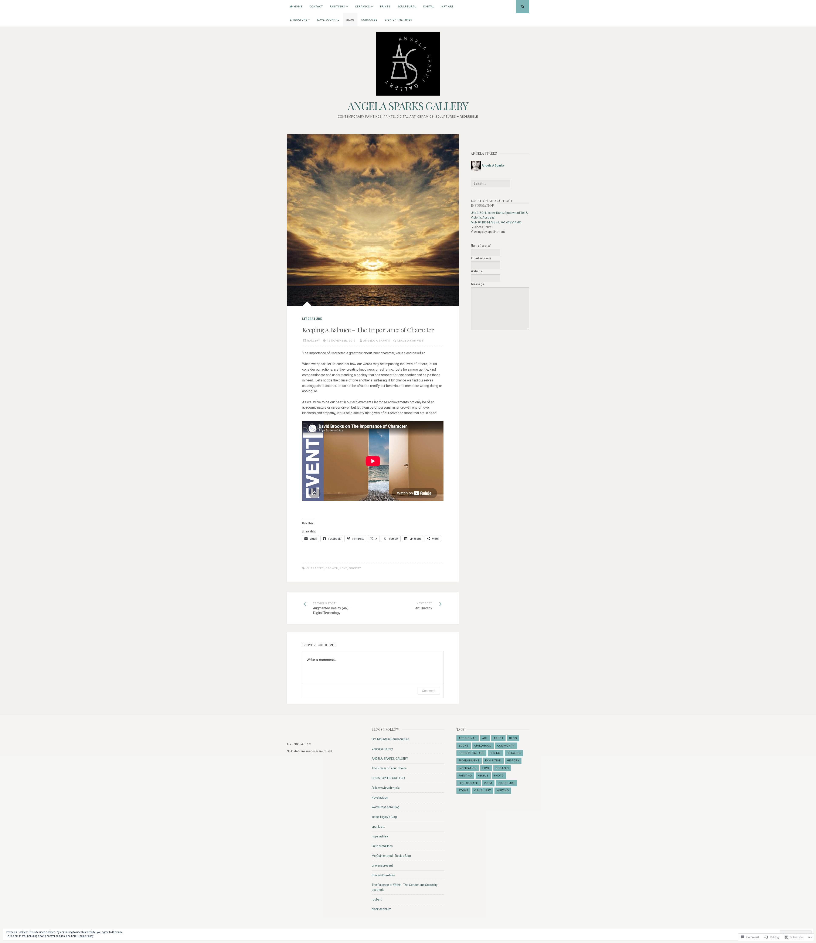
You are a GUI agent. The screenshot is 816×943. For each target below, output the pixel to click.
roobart (377, 899)
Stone (463, 790)
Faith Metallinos (382, 846)
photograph (468, 783)
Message (477, 284)
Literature (298, 19)
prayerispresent (382, 865)
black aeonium (381, 909)
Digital (429, 6)
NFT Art (447, 6)
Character (315, 568)
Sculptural (406, 6)
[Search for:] (490, 183)
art (485, 738)
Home (298, 6)
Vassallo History (382, 749)
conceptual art (471, 753)
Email (481, 258)
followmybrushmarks (386, 787)
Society (355, 568)
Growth (332, 568)
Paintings (337, 6)
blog (513, 738)
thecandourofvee (383, 875)
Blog (350, 19)
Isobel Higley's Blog (384, 817)
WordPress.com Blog (386, 807)
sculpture (506, 783)
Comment (428, 690)
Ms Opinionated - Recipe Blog (391, 855)
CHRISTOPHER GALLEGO (388, 778)
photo (499, 775)
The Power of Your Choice (389, 768)
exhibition (493, 760)
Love (343, 568)
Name (481, 245)
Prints (385, 6)
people (483, 775)
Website (476, 271)
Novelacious (380, 797)
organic (502, 768)
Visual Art (482, 790)
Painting (465, 775)
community (506, 745)
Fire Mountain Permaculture (390, 739)
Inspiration (468, 768)
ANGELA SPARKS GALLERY (408, 106)
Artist (498, 738)
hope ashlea (380, 836)
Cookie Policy (86, 936)
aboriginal (467, 738)
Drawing (514, 753)
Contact (316, 6)
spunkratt (378, 826)
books (464, 745)
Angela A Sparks (376, 340)
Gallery (313, 340)
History (513, 760)
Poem (488, 783)
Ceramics (362, 6)
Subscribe (369, 19)
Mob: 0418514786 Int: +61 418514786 (496, 222)
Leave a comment (411, 340)
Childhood (483, 745)
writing (503, 790)
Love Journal (328, 19)
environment (469, 760)
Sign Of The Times (398, 19)
